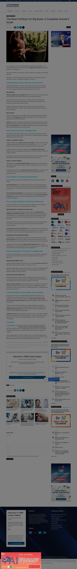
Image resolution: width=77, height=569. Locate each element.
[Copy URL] (23, 27)
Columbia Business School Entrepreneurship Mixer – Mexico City (62, 296)
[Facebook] (15, 27)
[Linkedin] (20, 27)
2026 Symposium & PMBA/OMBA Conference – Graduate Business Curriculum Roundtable (62, 452)
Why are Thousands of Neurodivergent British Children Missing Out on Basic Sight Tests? (41, 410)
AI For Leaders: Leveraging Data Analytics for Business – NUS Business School (61, 328)
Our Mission (25, 0)
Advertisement (12, 385)
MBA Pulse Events (55, 264)
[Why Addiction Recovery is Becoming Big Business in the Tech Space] (41, 417)
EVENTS (66, 11)
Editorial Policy (53, 0)
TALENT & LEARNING (38, 11)
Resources (20, 0)
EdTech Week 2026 (59, 447)
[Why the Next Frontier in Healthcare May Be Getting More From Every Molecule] (27, 403)
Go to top (46, 341)
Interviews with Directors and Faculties (59, 255)
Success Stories (55, 259)
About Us (11, 0)
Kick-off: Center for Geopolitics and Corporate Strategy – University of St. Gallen (62, 334)
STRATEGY (24, 11)
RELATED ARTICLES (11, 396)
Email (10, 366)
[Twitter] (18, 27)
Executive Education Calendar (57, 262)
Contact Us (58, 0)
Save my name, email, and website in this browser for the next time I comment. (23, 456)
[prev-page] (7, 427)
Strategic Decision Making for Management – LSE (61, 372)
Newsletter (34, 0)
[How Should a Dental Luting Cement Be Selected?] (12, 417)
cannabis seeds (39, 144)
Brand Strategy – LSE (59, 377)
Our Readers (16, 0)
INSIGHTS (53, 11)
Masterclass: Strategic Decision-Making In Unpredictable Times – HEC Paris (62, 382)
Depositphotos (13, 63)
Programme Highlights (56, 253)
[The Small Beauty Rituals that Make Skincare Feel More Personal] (12, 403)
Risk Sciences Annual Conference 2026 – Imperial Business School (62, 306)
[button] (70, 0)
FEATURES (60, 11)
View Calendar (54, 337)
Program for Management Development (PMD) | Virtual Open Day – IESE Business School (62, 321)
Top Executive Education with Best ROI (59, 250)
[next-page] (9, 427)
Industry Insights (55, 257)
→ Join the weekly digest (27, 377)
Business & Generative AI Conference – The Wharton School (62, 316)
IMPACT (46, 11)
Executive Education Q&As (57, 261)
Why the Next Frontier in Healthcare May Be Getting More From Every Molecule (27, 410)
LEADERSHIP (9, 11)
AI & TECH (17, 11)
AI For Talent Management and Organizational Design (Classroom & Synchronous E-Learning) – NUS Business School (62, 393)
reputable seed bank (11, 327)
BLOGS (11, 14)
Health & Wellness (16, 14)
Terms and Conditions (53, 561)
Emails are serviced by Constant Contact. (16, 539)
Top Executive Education (41, 0)
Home (7, 0)
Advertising (48, 0)
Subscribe (29, 0)
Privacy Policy (44, 561)
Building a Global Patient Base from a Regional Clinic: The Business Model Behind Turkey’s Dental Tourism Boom (27, 424)
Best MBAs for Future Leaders (58, 252)
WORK (30, 11)
